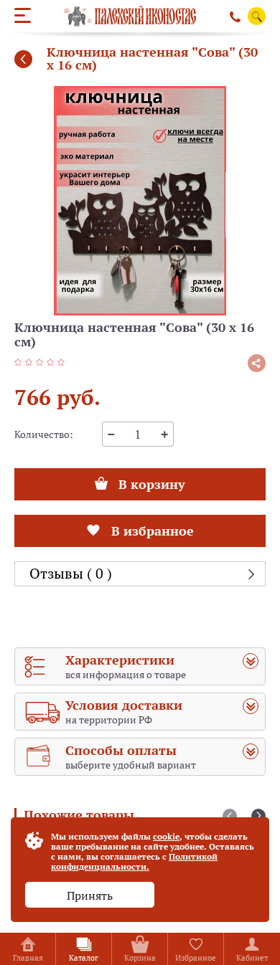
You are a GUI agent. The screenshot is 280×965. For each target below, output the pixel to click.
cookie (166, 836)
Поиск (257, 17)
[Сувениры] (23, 59)
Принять (90, 895)
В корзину (150, 480)
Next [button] (258, 816)
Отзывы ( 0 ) (70, 573)
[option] (140, 200)
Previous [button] (230, 816)
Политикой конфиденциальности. (134, 861)
